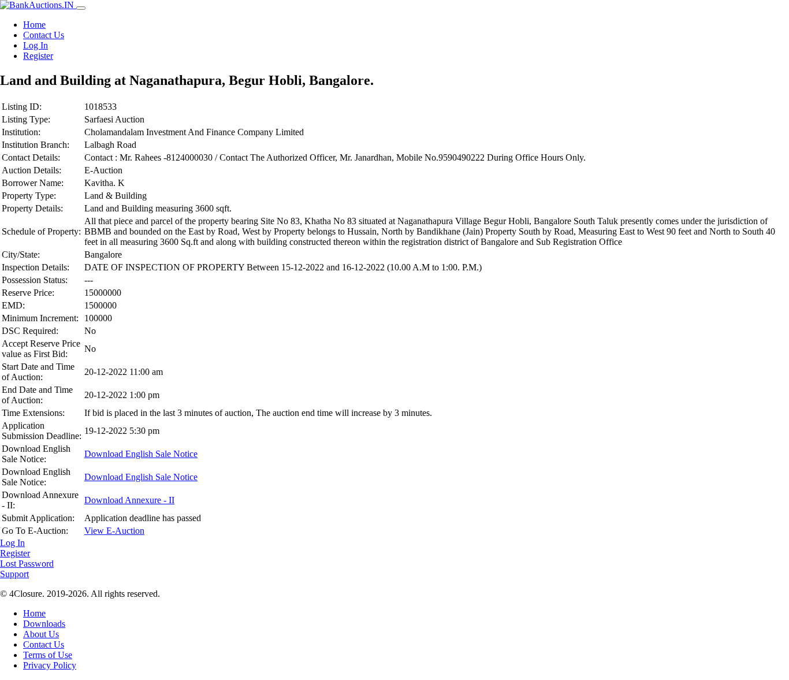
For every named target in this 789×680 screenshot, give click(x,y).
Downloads (44, 624)
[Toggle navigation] (80, 8)
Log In (35, 45)
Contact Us (43, 35)
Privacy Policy (49, 665)
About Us (41, 634)
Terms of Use (47, 655)
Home (34, 24)
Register (38, 56)
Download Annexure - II (129, 500)
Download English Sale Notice (141, 454)
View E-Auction (114, 531)
